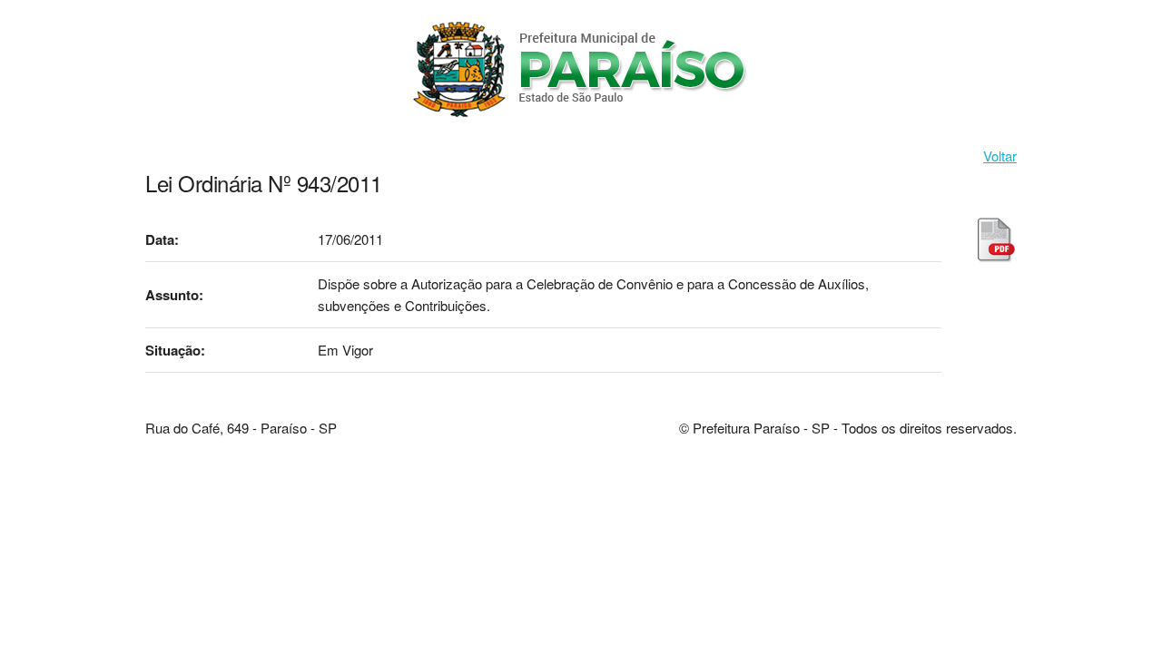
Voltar (1000, 155)
